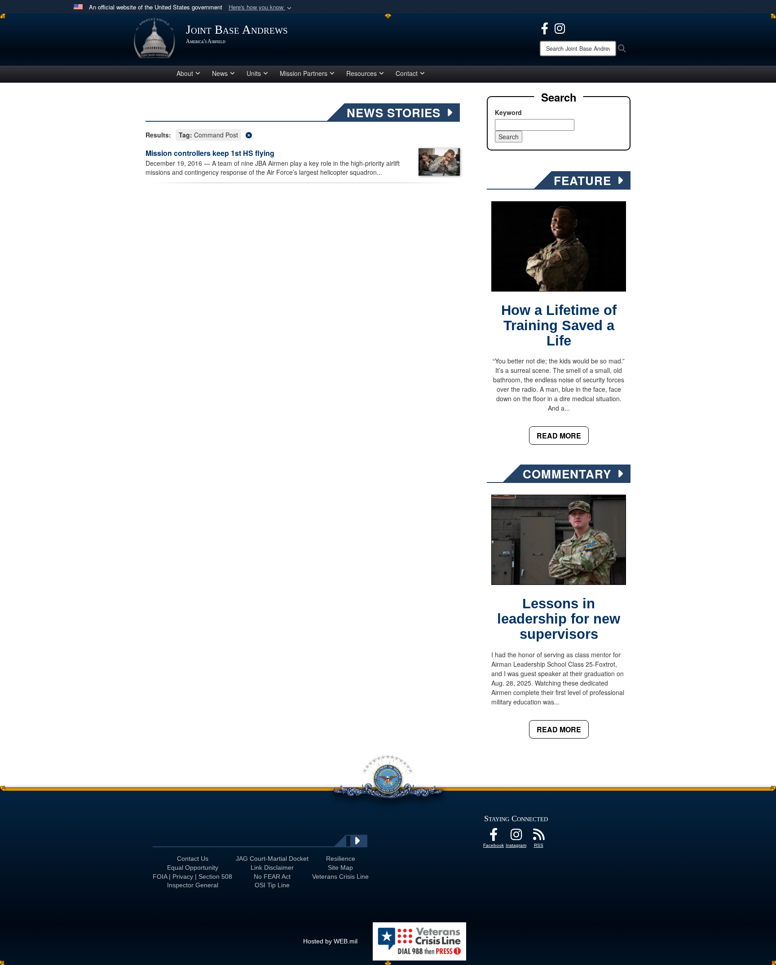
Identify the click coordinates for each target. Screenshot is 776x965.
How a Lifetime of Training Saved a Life (559, 325)
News (220, 73)
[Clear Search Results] (303, 134)
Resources (361, 73)
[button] (261, 7)
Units (254, 73)
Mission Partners (303, 73)
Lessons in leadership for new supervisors (558, 619)
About (184, 73)
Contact (407, 73)
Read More (559, 435)
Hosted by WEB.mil (330, 941)
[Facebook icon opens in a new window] (544, 27)
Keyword (508, 112)
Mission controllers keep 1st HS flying (210, 153)
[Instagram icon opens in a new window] (560, 27)
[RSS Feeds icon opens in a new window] (538, 837)
